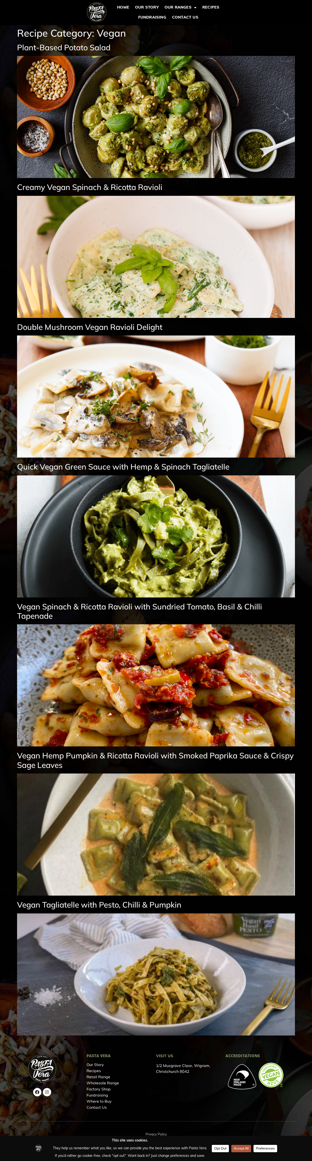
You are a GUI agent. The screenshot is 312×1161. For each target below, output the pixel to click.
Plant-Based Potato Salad (63, 47)
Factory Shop (99, 1089)
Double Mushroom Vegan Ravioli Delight (89, 327)
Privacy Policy (156, 1134)
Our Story (147, 8)
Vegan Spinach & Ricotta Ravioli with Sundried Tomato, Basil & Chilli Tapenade (139, 611)
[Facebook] (37, 1092)
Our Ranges (178, 8)
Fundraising (152, 18)
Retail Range (98, 1077)
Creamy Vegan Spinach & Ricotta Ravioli (89, 187)
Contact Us (185, 18)
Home (123, 8)
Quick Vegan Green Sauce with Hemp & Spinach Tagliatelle (123, 466)
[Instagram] (47, 1092)
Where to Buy (99, 1102)
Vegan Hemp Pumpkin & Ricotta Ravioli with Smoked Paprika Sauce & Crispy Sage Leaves (155, 760)
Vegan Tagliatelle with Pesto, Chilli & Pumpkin (99, 905)
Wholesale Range (103, 1083)
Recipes (210, 8)
